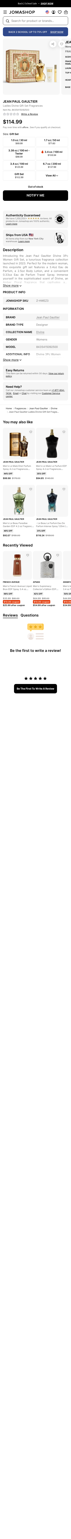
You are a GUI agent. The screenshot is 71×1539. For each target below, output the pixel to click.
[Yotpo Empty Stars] (11, 114)
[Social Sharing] (53, 44)
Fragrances (20, 408)
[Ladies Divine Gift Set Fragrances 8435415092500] (61, 44)
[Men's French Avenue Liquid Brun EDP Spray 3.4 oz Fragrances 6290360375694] (27, 555)
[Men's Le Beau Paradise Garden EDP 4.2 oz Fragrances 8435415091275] (30, 489)
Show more (11, 285)
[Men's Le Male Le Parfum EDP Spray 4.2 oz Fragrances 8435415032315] (64, 432)
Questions (30, 615)
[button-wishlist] (60, 12)
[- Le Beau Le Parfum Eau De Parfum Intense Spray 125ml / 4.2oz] (64, 489)
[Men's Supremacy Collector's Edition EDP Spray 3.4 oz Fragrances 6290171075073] (57, 555)
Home (9, 408)
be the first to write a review (35, 688)
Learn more (11, 223)
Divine (54, 408)
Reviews (10, 615)
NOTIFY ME (35, 195)
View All (51, 175)
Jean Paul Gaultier (38, 408)
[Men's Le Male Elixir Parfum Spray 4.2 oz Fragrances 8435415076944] (30, 432)
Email (16, 393)
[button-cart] (66, 12)
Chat (24, 393)
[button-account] (53, 12)
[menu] (5, 12)
